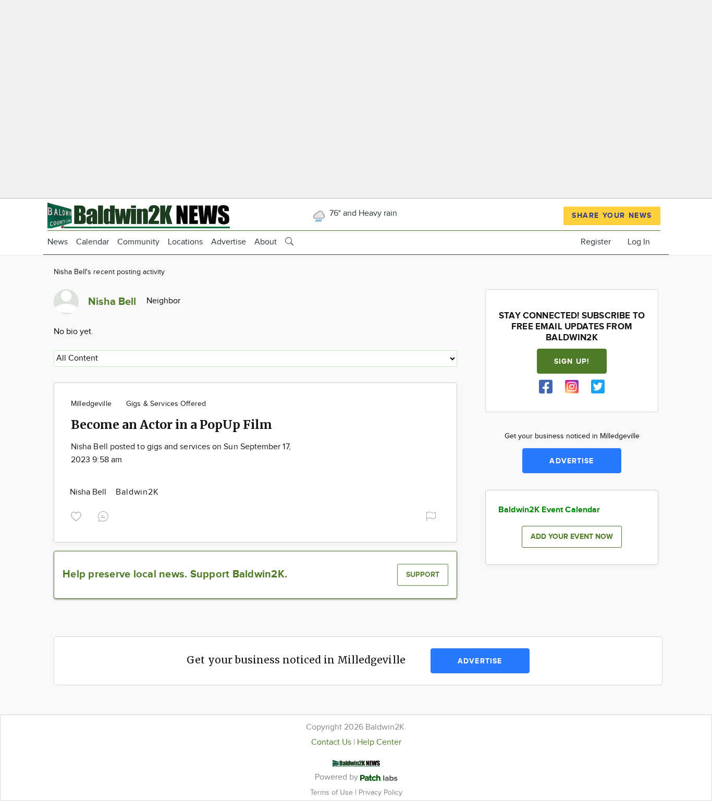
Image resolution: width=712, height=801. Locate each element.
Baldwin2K (137, 492)
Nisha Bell (89, 492)
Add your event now (572, 536)
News (57, 242)
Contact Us (331, 742)
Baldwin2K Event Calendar (549, 510)
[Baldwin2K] (138, 214)
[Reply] (105, 515)
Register (596, 242)
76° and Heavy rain (362, 213)
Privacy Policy (380, 792)
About (265, 242)
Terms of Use (332, 792)
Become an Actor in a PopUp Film (171, 424)
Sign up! (572, 361)
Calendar (92, 242)
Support (422, 574)
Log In (639, 242)
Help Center (379, 742)
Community (138, 242)
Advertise (228, 242)
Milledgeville (91, 404)
